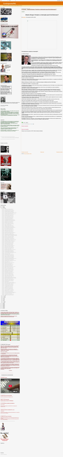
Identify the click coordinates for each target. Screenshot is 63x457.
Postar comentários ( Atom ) (28, 153)
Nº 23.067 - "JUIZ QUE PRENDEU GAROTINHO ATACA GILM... (9, 252)
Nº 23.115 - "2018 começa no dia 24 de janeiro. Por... (8, 218)
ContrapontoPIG (9, 4)
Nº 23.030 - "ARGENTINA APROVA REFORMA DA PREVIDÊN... (9, 277)
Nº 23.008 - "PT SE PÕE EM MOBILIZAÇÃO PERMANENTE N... (9, 292)
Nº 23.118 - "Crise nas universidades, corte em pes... (8, 216)
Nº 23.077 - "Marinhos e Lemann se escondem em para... (8, 245)
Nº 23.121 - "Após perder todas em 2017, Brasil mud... (8, 214)
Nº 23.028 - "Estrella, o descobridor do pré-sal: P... (7, 278)
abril (2, 300)
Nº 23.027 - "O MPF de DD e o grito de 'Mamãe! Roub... (8, 279)
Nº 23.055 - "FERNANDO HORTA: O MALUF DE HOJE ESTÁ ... (9, 260)
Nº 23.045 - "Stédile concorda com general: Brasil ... (7, 267)
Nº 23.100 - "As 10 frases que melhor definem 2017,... (8, 229)
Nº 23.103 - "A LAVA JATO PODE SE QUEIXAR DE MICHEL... (9, 227)
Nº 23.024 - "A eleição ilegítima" (5, 281)
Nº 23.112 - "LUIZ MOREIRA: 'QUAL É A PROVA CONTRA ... (8, 220)
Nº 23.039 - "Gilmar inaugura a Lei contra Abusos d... (8, 271)
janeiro (3, 302)
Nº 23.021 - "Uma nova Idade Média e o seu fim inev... (8, 283)
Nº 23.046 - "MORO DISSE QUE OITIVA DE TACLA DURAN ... (9, 266)
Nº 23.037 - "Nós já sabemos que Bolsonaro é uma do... (8, 272)
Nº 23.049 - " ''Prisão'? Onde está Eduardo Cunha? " (8, 264)
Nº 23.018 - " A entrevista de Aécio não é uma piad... (7, 285)
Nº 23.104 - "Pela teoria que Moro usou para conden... (8, 226)
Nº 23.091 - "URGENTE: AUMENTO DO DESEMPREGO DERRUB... (9, 235)
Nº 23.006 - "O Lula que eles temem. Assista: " (7, 293)
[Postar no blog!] (24, 122)
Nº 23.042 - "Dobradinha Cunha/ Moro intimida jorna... (8, 269)
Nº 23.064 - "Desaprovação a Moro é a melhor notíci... (8, 254)
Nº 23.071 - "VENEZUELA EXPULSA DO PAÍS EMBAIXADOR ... (9, 249)
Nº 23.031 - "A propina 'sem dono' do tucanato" (7, 276)
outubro (3, 296)
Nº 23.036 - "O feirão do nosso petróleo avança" (7, 273)
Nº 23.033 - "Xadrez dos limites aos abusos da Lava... (8, 275)
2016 (2, 303)
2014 (2, 304)
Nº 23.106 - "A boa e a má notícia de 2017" (6, 224)
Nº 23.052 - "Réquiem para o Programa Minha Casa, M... (8, 262)
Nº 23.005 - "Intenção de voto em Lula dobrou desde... (8, 294)
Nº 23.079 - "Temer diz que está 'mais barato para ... (8, 243)
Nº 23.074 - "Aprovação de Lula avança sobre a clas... (8, 247)
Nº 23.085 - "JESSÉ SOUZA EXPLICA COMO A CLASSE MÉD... (9, 239)
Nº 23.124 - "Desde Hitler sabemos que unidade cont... (8, 211)
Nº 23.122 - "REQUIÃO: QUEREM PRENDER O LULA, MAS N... (9, 213)
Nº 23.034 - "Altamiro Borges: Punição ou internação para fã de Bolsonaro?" (39, 9)
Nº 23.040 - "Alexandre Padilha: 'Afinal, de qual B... (7, 270)
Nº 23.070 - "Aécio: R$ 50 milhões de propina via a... (8, 250)
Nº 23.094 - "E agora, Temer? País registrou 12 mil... (8, 233)
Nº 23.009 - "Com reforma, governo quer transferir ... (8, 291)
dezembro (3, 208)
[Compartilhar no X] (25, 122)
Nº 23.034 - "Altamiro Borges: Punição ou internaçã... (8, 274)
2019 (2, 206)
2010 (2, 307)
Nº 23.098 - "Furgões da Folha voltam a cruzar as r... (8, 230)
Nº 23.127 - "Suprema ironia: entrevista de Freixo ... (7, 209)
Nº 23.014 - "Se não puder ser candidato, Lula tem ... (8, 288)
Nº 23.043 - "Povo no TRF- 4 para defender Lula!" (7, 268)
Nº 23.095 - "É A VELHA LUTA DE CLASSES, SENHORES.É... (9, 232)
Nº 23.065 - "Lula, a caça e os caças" (6, 253)
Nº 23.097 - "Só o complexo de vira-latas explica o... (7, 231)
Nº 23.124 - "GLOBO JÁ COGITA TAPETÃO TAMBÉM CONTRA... (9, 212)
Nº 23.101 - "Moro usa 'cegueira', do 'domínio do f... (7, 228)
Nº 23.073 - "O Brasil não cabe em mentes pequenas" (8, 248)
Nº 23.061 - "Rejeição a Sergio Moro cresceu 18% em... (8, 256)
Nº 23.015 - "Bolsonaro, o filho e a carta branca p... (7, 287)
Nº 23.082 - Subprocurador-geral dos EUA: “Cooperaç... (8, 241)
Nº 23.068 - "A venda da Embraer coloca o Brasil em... (8, 251)
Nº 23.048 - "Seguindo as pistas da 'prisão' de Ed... (7, 265)
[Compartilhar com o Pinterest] (27, 122)
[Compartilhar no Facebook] (26, 122)
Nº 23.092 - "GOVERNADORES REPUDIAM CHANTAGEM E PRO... (9, 234)
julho (2, 298)
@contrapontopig (3, 106)
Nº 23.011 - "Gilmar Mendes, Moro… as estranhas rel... (8, 290)
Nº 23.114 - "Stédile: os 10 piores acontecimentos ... (7, 225)
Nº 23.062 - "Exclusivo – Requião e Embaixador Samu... (8, 255)
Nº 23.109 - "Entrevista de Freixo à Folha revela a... (7, 222)
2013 (2, 305)
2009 (2, 308)
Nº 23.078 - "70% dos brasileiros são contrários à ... (7, 244)
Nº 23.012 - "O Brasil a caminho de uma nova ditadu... (8, 289)
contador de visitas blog (4, 454)
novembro (3, 295)
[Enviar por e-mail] (23, 122)
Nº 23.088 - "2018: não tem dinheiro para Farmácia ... (8, 237)
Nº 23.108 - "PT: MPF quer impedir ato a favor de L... (8, 223)
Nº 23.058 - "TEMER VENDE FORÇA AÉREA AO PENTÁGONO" (9, 258)
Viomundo (24, 17)
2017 (2, 207)
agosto (3, 297)
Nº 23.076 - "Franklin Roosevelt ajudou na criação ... (8, 246)
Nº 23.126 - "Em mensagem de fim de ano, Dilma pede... (8, 210)
